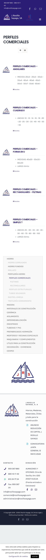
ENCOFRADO (12, 324)
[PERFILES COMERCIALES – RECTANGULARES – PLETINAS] (6, 193)
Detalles (17, 89)
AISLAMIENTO (13, 316)
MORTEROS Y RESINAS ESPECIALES (22, 335)
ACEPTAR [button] (35, 556)
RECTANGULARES (17, 285)
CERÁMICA (11, 312)
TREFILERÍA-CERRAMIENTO (19, 301)
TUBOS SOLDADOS (17, 293)
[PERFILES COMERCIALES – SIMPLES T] (6, 223)
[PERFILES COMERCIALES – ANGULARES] (6, 70)
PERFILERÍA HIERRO (16, 274)
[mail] (40, 9)
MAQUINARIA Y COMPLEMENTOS (21, 339)
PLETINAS (14, 281)
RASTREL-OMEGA (15, 297)
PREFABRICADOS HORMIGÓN (19, 331)
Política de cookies (31, 515)
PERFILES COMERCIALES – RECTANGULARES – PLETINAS (27, 191)
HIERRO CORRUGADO (17, 262)
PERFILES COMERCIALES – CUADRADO (25, 109)
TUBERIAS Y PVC (14, 328)
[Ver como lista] (25, 50)
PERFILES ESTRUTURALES (20, 289)
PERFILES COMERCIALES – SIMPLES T (25, 221)
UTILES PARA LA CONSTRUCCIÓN (21, 343)
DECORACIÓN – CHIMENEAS (19, 347)
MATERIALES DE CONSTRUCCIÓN (21, 308)
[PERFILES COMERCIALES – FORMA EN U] (6, 152)
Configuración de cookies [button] (18, 556)
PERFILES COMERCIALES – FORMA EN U (25, 150)
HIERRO (10, 259)
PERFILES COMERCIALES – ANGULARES (25, 68)
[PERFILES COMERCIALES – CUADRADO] (6, 111)
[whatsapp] (35, 9)
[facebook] (30, 9)
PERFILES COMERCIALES (19, 278)
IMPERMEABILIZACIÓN (16, 320)
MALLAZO (12, 270)
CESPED (10, 351)
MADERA (10, 305)
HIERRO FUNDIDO (15, 266)
